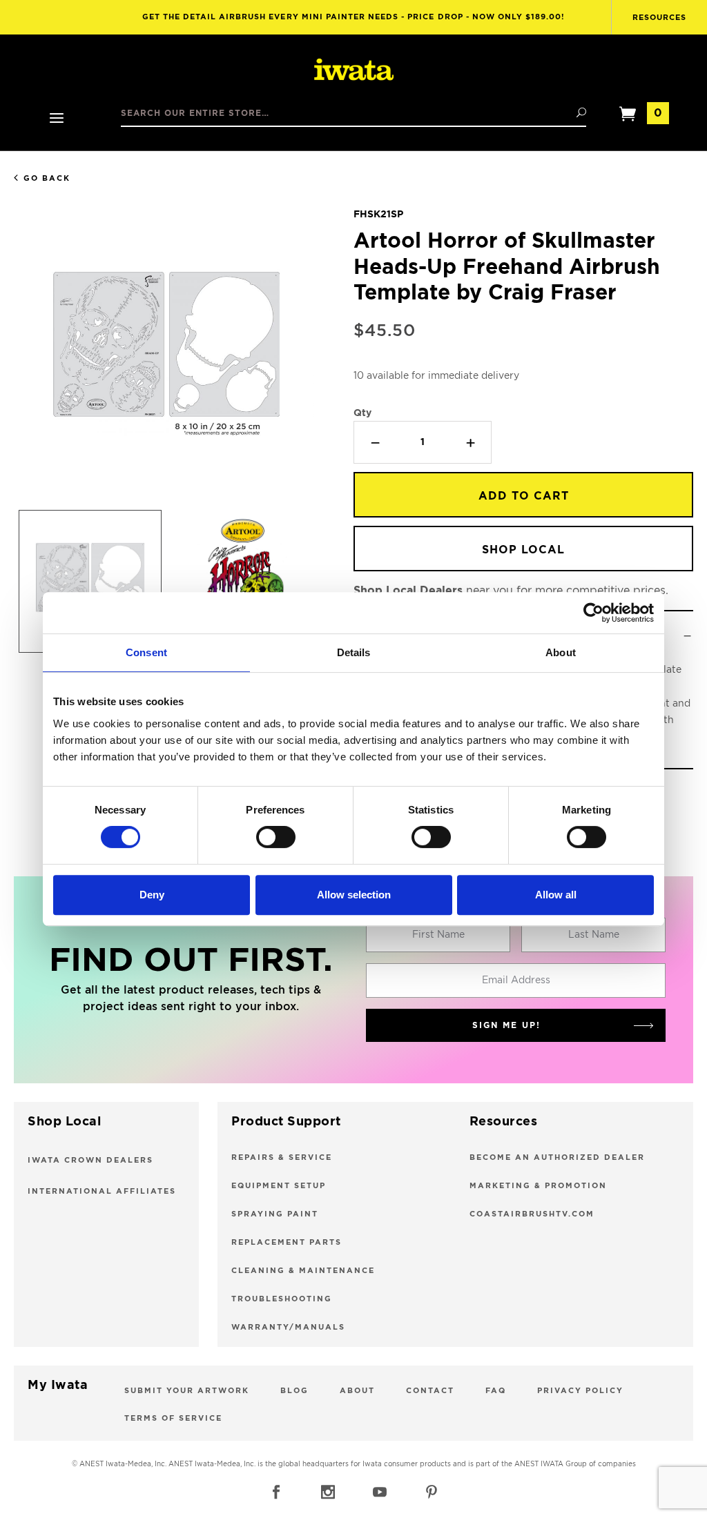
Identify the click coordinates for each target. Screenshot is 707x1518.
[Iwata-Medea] (354, 70)
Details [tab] (354, 652)
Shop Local (523, 549)
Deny (151, 894)
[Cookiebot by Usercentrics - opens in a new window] (593, 612)
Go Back (46, 178)
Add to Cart (523, 496)
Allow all (556, 894)
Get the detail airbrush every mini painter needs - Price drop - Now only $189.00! (353, 17)
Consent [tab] (146, 652)
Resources (659, 17)
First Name (438, 935)
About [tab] (560, 652)
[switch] (276, 837)
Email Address (516, 980)
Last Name (593, 935)
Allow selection (354, 894)
